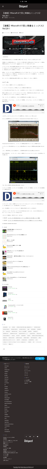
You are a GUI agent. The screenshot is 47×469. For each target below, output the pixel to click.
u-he (36, 339)
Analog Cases (7, 369)
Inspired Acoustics (8, 394)
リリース (26, 375)
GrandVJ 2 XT (5, 333)
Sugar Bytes (31, 339)
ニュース (26, 373)
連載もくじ (11, 344)
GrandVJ (30, 331)
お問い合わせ (5, 460)
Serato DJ (5, 337)
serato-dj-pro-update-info (37, 335)
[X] (26, 436)
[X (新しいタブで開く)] (20, 1)
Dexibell (39, 329)
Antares (6, 373)
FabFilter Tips (14, 331)
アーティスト (27, 367)
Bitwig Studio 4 (22, 329)
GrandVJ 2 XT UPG (13, 333)
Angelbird (5, 327)
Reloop (17, 335)
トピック (26, 372)
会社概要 (5, 457)
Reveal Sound (7, 407)
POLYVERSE (7, 399)
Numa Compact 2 (6, 335)
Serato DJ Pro (11, 337)
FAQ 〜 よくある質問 (22, 331)
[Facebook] (30, 436)
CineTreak (6, 377)
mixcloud (39, 333)
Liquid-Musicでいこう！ (23, 333)
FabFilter (8, 331)
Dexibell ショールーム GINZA (9, 437)
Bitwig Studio (37, 327)
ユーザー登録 (5, 454)
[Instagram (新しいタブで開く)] (24, 1)
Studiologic (24, 339)
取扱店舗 (5, 449)
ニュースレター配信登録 (39, 358)
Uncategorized (7, 431)
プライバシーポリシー (7, 458)
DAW (28, 329)
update (29, 342)
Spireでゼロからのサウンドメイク (9, 339)
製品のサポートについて (8, 442)
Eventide (6, 386)
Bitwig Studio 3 (14, 329)
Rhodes (6, 409)
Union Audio (7, 429)
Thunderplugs (7, 425)
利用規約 (5, 446)
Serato (28, 335)
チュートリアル (11, 17)
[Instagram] (33, 436)
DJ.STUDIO (7, 382)
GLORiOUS (7, 390)
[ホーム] (2, 17)
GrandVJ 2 (35, 331)
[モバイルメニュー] (3, 6)
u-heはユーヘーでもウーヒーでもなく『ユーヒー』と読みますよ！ (14, 342)
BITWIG (13, 327)
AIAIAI (6, 367)
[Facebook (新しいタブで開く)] (22, 1)
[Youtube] (37, 436)
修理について (5, 443)
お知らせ (26, 383)
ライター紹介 (5, 455)
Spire (40, 337)
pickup (13, 335)
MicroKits (6, 395)
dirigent (22, 32)
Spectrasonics (34, 337)
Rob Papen (23, 335)
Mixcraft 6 (6, 223)
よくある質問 (27, 380)
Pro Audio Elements (8, 401)
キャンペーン (27, 366)
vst (33, 342)
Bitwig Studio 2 (6, 329)
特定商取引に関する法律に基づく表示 (10, 452)
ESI (3, 331)
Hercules (6, 392)
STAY (5, 418)
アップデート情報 (27, 381)
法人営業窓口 (5, 445)
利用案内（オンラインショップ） (9, 451)
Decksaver (33, 329)
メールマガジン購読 (7, 448)
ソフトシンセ (38, 342)
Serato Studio (19, 337)
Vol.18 (18, 63)
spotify (18, 339)
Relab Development (8, 403)
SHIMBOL (6, 414)
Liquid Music (32, 333)
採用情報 (5, 438)
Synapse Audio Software (9, 424)
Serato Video (26, 337)
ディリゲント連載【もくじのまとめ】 (10, 440)
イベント (26, 369)
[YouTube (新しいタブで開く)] (26, 1)
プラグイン (5, 344)
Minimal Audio (7, 397)
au (9, 327)
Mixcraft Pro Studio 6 (12, 223)
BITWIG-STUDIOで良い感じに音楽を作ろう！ (24, 327)
